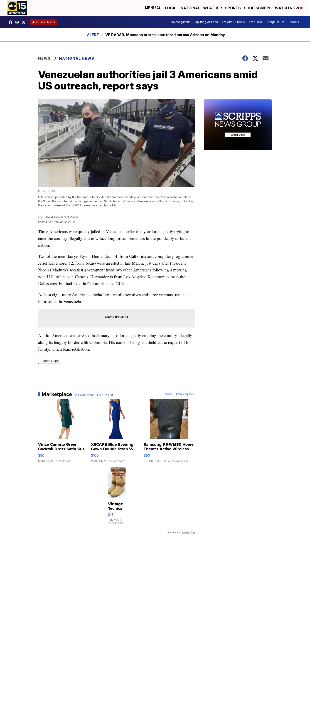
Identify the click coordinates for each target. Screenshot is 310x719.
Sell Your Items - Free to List (93, 395)
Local (171, 8)
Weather (212, 8)
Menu (151, 8)
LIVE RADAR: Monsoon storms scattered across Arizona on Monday (163, 34)
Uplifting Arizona (206, 22)
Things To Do (275, 22)
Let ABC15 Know (233, 22)
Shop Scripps (258, 8)
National (190, 8)
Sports (233, 8)
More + (294, 22)
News (44, 58)
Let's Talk (255, 22)
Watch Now (287, 8)
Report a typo (50, 360)
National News (76, 58)
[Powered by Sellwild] (188, 532)
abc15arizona (18, 22)
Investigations (181, 22)
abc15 (12, 22)
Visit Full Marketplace (180, 394)
